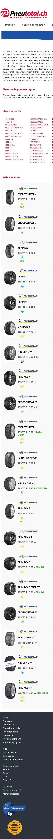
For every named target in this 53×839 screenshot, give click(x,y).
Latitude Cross (36, 156)
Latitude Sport (36, 159)
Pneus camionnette (12, 738)
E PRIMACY (33, 139)
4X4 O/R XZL (10, 119)
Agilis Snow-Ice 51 (13, 133)
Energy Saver (35, 145)
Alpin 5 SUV (10, 145)
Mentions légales (11, 793)
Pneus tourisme (10, 731)
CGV (5, 776)
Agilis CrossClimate (14, 127)
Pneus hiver (8, 724)
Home (6, 769)
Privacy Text (8, 780)
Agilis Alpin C (11, 125)
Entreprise (7, 786)
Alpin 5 (8, 142)
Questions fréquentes (13, 759)
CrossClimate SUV (37, 136)
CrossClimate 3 (36, 122)
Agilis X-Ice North (13, 136)
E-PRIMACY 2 (34, 142)
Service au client (10, 766)
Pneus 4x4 (8, 735)
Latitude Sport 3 (37, 162)
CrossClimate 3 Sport (39, 125)
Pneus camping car (12, 742)
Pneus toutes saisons (13, 728)
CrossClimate (11, 153)
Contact (6, 773)
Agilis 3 (8, 122)
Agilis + (8, 130)
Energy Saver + (36, 148)
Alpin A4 (9, 139)
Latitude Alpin (36, 151)
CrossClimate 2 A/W (14, 159)
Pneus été (7, 721)
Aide (5, 748)
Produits (10, 24)
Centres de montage (33, 24)
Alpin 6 (8, 148)
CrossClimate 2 (12, 156)
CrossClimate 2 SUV (38, 119)
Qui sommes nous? (12, 790)
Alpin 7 (8, 151)
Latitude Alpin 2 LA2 (38, 153)
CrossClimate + (36, 133)
